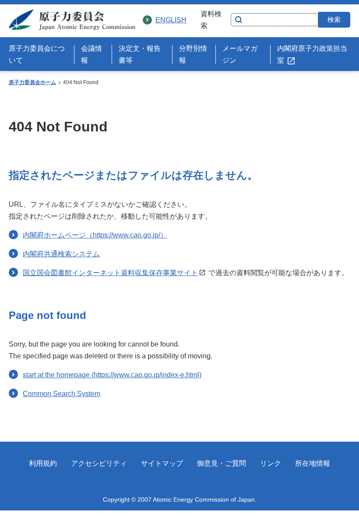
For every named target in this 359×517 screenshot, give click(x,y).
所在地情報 (312, 463)
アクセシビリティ (99, 463)
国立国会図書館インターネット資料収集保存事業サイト (110, 272)
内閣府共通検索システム (61, 254)
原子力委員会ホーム (32, 82)
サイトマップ (162, 463)
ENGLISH (171, 20)
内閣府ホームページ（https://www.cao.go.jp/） (95, 235)
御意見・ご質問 (221, 463)
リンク (270, 463)
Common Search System (61, 393)
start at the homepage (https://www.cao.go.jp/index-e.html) (112, 375)
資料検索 (211, 19)
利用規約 (43, 463)
